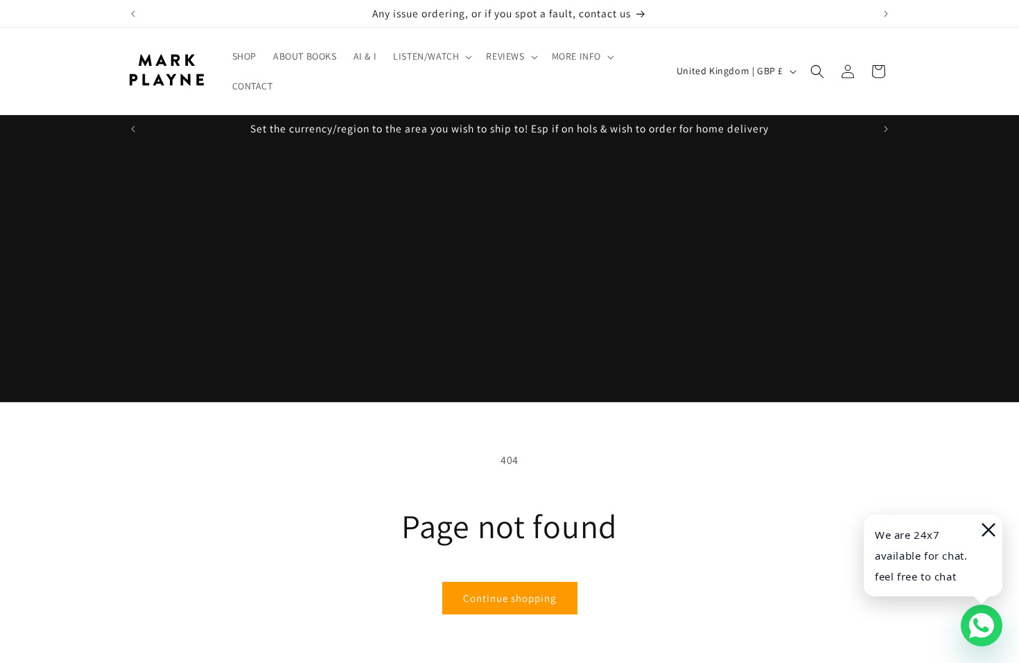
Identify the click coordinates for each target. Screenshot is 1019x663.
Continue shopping (510, 598)
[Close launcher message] (987, 530)
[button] (431, 56)
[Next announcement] (886, 14)
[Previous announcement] (133, 14)
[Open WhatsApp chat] (981, 625)
